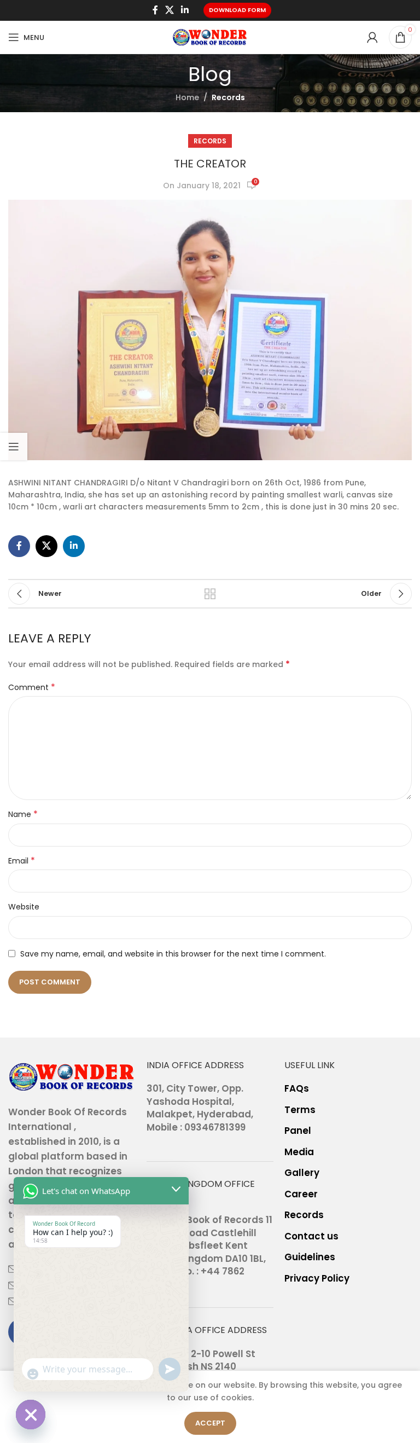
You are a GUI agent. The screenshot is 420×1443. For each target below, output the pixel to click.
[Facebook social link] (155, 10)
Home (187, 97)
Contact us (311, 1236)
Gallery (301, 1173)
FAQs (296, 1088)
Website (23, 906)
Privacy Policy (316, 1278)
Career (301, 1194)
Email (21, 861)
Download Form (237, 9)
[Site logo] (210, 36)
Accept (210, 1423)
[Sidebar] (13, 446)
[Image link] (72, 1075)
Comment (31, 687)
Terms (300, 1110)
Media (299, 1152)
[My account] (372, 37)
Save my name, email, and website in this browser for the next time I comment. (173, 953)
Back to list (210, 594)
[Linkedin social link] (185, 10)
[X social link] (169, 10)
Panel (297, 1131)
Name (23, 814)
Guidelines (309, 1257)
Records (228, 97)
